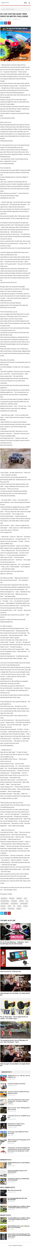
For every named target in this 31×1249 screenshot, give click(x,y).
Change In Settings (17, 1245)
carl (25, 898)
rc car (19, 906)
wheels (21, 154)
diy (27, 901)
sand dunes (11, 908)
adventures (4, 898)
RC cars (7, 239)
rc (14, 906)
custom (21, 901)
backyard (19, 898)
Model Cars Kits (10, 9)
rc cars (25, 906)
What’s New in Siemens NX (14, 1190)
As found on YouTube (6, 894)
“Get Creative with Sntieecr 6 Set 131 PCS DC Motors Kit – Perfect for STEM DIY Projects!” (18, 1101)
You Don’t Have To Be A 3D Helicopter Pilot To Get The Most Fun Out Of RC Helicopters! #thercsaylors (19, 1235)
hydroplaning (23, 903)
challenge (14, 901)
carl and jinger (5, 901)
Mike (1, 19)
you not (11, 555)
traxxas (19, 908)
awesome (12, 898)
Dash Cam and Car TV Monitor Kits (10, 971)
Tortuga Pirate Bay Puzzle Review (16, 1083)
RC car (12, 289)
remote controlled (5, 507)
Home (3, 9)
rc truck (3, 908)
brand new (9, 701)
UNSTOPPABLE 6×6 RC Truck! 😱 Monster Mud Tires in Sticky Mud (19, 1226)
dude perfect (14, 903)
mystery (3, 906)
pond (9, 906)
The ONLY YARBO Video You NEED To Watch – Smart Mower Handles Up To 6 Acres (19, 1207)
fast (1, 275)
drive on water (4, 903)
